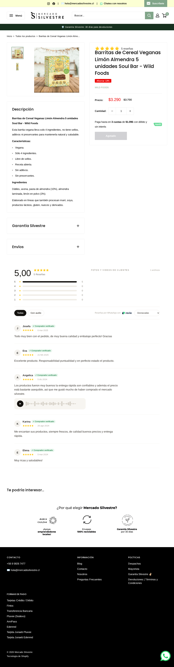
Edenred (11, 626)
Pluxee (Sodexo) (16, 616)
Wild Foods (102, 87)
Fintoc (10, 605)
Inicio (9, 36)
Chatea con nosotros (115, 3)
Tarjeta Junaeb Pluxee (19, 632)
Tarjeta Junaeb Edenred (20, 637)
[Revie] (127, 313)
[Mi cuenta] (157, 15)
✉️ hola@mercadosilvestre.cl (77, 3)
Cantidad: (100, 110)
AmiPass (12, 621)
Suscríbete (158, 3)
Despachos (134, 563)
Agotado (111, 135)
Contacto (82, 568)
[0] (164, 15)
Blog (79, 563)
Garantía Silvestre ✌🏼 (140, 574)
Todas (20, 313)
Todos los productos (25, 36)
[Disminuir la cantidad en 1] (112, 111)
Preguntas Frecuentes (89, 579)
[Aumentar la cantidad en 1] (130, 111)
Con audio (36, 313)
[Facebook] (54, 3)
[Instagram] (48, 3)
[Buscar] (149, 15)
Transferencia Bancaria (19, 610)
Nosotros (82, 574)
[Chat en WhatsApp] (165, 656)
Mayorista (133, 568)
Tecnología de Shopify (18, 656)
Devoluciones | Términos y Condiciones (143, 581)
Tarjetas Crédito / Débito (20, 600)
